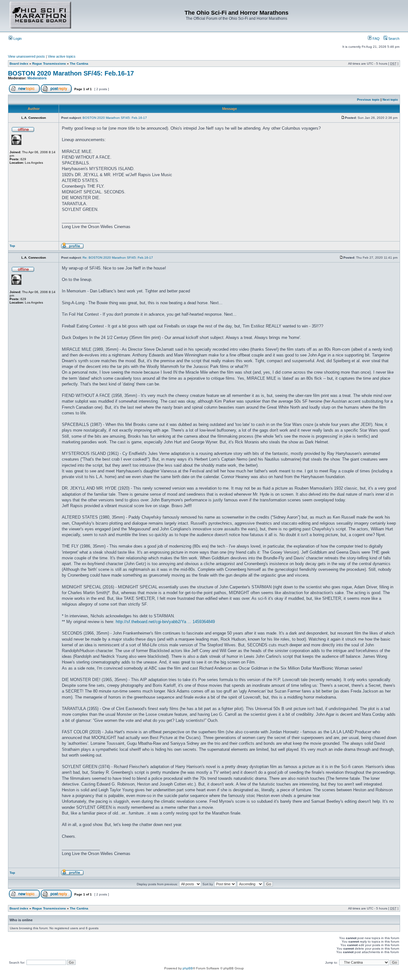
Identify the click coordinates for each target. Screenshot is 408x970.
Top (12, 246)
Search (393, 38)
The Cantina (79, 63)
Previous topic (368, 99)
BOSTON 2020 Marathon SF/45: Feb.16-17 (71, 73)
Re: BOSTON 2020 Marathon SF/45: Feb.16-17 (118, 257)
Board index (19, 63)
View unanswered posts (26, 56)
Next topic (390, 99)
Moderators (37, 78)
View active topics (62, 56)
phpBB (188, 968)
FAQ (376, 38)
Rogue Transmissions (49, 63)
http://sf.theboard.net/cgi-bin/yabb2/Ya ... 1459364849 (165, 621)
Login (17, 38)
